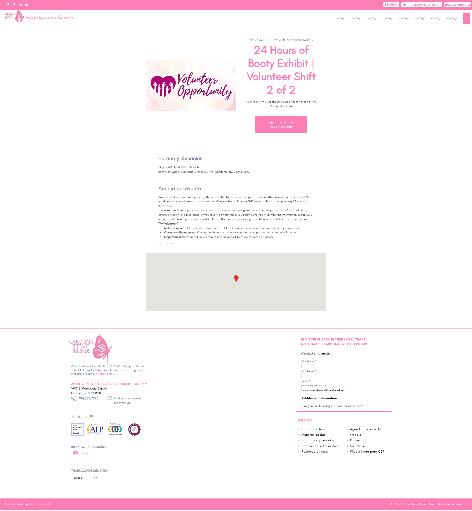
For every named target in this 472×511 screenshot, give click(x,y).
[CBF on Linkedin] (20, 4)
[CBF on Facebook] (8, 4)
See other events (281, 126)
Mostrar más (166, 243)
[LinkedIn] (85, 416)
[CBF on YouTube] (26, 4)
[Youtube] (91, 416)
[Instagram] (79, 416)
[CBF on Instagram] (14, 4)
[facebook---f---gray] (73, 416)
